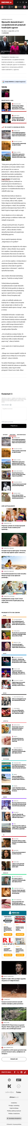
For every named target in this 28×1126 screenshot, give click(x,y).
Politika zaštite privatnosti (14, 1110)
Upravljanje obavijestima (15, 1118)
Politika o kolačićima (14, 1113)
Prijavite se (14, 426)
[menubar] (23, 2)
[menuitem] (23, 2)
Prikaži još (14, 1059)
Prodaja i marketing (14, 1105)
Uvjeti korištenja (14, 1108)
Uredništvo (14, 1102)
